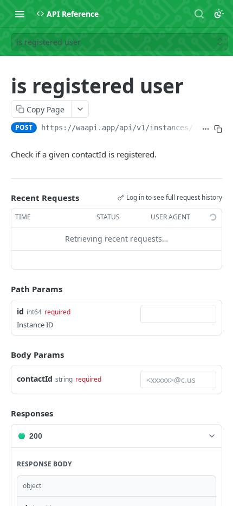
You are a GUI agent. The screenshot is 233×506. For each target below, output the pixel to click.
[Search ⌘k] (199, 13)
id (20, 311)
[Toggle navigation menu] (19, 13)
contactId (35, 379)
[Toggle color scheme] (219, 13)
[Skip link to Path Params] (3, 289)
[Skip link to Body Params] (3, 354)
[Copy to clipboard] (218, 128)
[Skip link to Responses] (3, 413)
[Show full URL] (206, 128)
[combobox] (178, 314)
